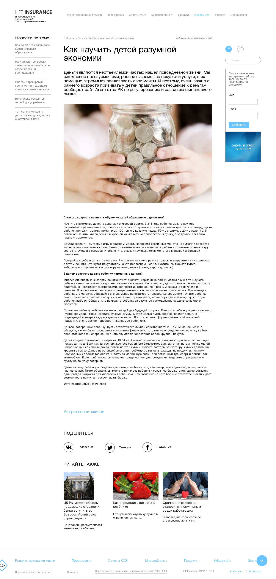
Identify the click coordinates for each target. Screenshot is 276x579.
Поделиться (85, 447)
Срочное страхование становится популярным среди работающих (182, 506)
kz (240, 48)
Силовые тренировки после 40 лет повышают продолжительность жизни (32, 86)
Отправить (239, 125)
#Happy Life (201, 15)
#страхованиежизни (84, 412)
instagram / (239, 571)
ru (228, 48)
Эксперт (219, 15)
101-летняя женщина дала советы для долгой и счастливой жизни (32, 116)
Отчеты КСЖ (137, 15)
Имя (231, 95)
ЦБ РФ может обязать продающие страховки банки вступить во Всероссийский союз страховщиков (81, 510)
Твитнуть (125, 447)
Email (232, 109)
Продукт (183, 15)
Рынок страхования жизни (84, 15)
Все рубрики (239, 15)
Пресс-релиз (115, 15)
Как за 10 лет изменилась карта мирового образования (32, 49)
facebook (255, 571)
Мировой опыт (160, 15)
